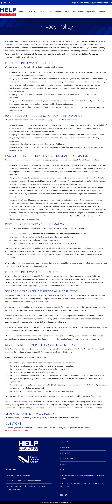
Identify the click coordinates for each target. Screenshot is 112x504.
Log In (64, 464)
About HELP (67, 448)
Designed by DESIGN (63, 502)
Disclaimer (64, 486)
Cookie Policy (97, 483)
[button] (108, 11)
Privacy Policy (66, 483)
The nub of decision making (18, 475)
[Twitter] (66, 495)
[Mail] (70, 495)
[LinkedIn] (61, 495)
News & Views (67, 459)
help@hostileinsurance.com (101, 3)
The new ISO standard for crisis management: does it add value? (26, 487)
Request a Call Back (80, 3)
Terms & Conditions (82, 483)
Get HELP (66, 453)
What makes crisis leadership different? (24, 481)
